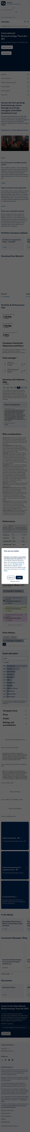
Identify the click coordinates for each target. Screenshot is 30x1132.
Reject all (10, 577)
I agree (19, 577)
